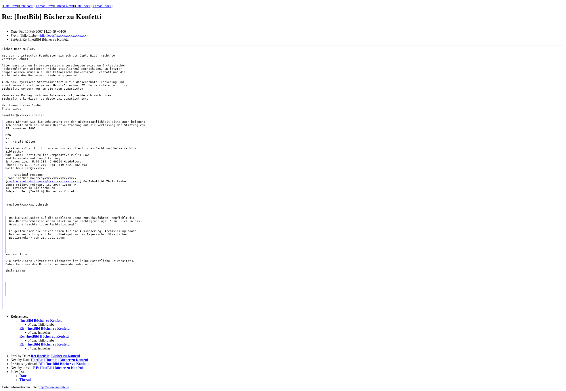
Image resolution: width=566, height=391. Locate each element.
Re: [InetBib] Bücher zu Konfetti (44, 336)
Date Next (26, 6)
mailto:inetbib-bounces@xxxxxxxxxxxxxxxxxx (43, 181)
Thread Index (102, 6)
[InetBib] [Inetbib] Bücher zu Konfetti (59, 360)
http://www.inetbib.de (54, 387)
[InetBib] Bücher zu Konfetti (40, 320)
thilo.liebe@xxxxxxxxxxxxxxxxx (62, 35)
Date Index (82, 6)
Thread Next (64, 6)
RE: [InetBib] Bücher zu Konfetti (44, 328)
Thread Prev (44, 6)
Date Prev (10, 6)
